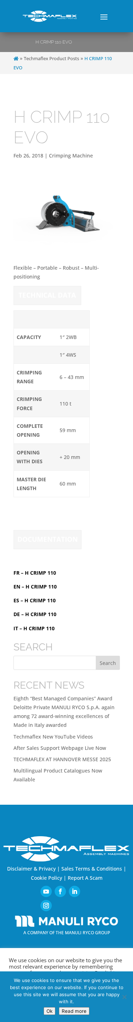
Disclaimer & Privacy (31, 868)
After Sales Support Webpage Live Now (59, 748)
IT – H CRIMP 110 (34, 628)
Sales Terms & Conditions (91, 868)
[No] (124, 996)
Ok (49, 1011)
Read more (74, 1011)
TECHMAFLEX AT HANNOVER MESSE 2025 (62, 759)
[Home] (15, 59)
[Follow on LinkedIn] (74, 891)
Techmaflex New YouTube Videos (53, 736)
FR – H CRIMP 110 (34, 572)
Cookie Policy (46, 877)
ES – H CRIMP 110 (34, 600)
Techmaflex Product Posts (51, 59)
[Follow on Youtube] (46, 891)
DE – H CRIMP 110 (34, 614)
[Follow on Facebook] (60, 891)
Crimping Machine (71, 155)
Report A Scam (85, 877)
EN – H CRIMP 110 (35, 586)
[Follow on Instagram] (46, 905)
